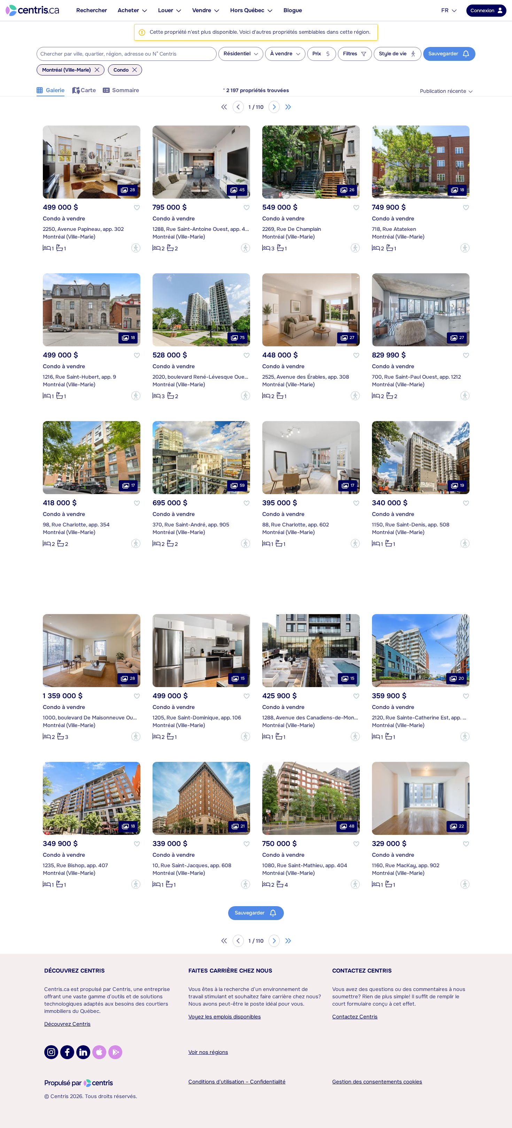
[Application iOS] (99, 1052)
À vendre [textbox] (281, 53)
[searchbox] (122, 54)
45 (242, 190)
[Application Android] (115, 1052)
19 (462, 485)
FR (445, 10)
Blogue (293, 10)
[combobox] (127, 54)
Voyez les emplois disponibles (224, 1016)
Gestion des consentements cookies (377, 1081)
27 (352, 337)
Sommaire (125, 90)
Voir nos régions (208, 1052)
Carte (88, 90)
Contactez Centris (362, 970)
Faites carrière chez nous (230, 970)
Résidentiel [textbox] (237, 53)
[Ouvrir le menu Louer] (178, 10)
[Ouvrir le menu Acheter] (144, 10)
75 (242, 337)
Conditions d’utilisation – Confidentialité (237, 1081)
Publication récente (443, 91)
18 (462, 190)
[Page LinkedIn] (83, 1052)
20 (461, 678)
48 (351, 826)
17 (133, 485)
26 (351, 190)
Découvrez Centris (74, 970)
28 (132, 190)
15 (243, 678)
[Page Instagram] (51, 1052)
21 (243, 826)
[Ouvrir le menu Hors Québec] (270, 10)
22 (461, 826)
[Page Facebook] (67, 1052)
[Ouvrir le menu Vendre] (216, 10)
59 (242, 485)
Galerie (55, 90)
